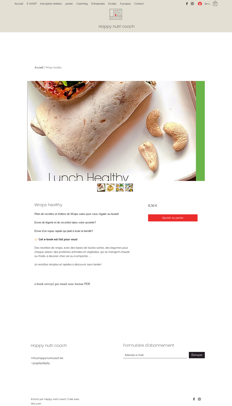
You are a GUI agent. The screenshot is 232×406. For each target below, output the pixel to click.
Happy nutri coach (117, 26)
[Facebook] (187, 3)
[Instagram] (192, 3)
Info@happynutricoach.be (47, 358)
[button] (215, 3)
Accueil (38, 67)
